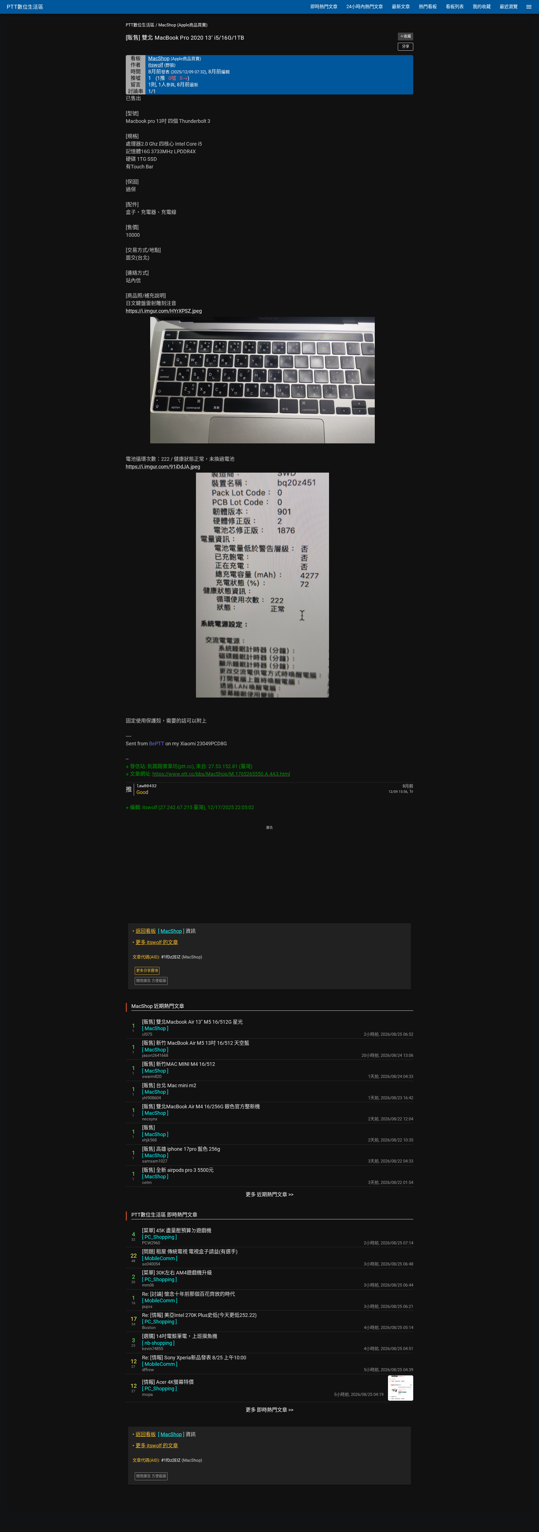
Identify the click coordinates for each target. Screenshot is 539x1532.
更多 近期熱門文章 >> (269, 1194)
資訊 (164, 931)
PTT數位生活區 (140, 25)
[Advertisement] (269, 870)
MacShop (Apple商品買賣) (182, 25)
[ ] (155, 1028)
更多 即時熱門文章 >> (269, 1410)
